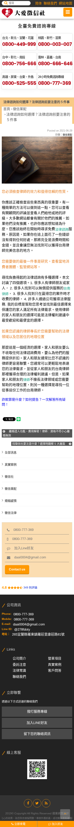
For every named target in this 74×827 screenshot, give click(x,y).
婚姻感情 (11, 500)
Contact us (17, 569)
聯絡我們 (50, 3)
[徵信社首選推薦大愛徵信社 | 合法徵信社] (23, 13)
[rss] (46, 803)
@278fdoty (22, 629)
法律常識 (19, 671)
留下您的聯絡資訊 (37, 734)
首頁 (6, 109)
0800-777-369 (54, 83)
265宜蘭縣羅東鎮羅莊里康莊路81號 (38, 634)
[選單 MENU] (67, 12)
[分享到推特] (37, 803)
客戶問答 (54, 671)
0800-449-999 (19, 44)
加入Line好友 (22, 548)
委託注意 (19, 665)
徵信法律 (11, 512)
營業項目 (54, 658)
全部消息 (11, 452)
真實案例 (11, 464)
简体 (38, 3)
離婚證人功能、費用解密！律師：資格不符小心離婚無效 (36, 433)
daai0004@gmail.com (28, 557)
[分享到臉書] (28, 803)
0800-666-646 (55, 63)
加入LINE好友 (37, 723)
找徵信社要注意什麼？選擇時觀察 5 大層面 (39, 443)
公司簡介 (19, 658)
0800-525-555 (19, 83)
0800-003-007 (55, 44)
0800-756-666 (19, 63)
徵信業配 (19, 109)
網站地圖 (65, 3)
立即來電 (19, 823)
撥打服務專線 (37, 711)
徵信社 (9, 476)
